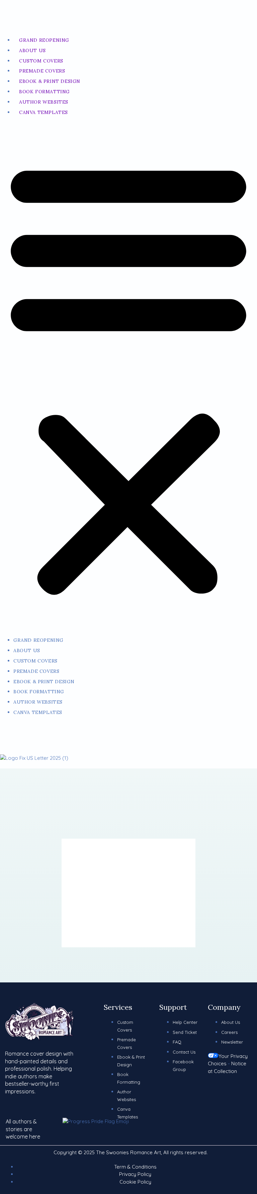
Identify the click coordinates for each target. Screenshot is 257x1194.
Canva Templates (43, 112)
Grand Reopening (44, 40)
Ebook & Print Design (49, 81)
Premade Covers (42, 71)
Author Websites (43, 102)
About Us (32, 50)
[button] (128, 376)
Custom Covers (41, 61)
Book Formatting (44, 92)
